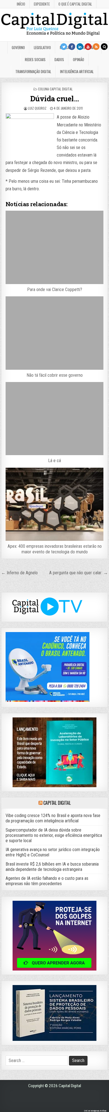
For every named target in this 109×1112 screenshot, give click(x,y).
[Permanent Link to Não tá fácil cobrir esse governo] (54, 333)
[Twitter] (63, 46)
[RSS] (96, 46)
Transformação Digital (33, 71)
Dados (59, 59)
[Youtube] (88, 46)
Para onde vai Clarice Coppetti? (54, 289)
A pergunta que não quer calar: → (78, 572)
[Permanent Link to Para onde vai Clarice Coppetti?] (54, 247)
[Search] (104, 46)
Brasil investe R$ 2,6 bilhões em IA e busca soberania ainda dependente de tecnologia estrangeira (52, 866)
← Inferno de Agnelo (19, 572)
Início (21, 4)
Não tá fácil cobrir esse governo (55, 375)
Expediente (42, 4)
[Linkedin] (80, 46)
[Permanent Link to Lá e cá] (54, 418)
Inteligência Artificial (77, 71)
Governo (18, 47)
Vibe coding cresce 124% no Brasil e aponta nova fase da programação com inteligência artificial (53, 818)
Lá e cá (54, 460)
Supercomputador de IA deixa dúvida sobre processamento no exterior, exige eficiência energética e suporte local (54, 835)
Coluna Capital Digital (55, 89)
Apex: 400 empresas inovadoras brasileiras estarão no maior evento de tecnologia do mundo (55, 549)
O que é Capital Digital (75, 4)
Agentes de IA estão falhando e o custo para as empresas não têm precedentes (47, 881)
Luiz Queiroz (37, 108)
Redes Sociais (35, 59)
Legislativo (42, 47)
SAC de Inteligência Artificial (95, 1110)
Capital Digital (56, 802)
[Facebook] (71, 46)
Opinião (78, 59)
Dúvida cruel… (54, 98)
